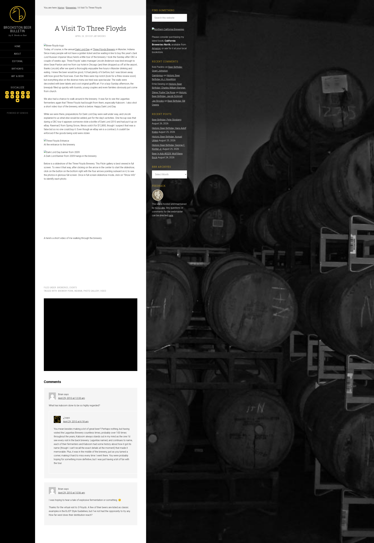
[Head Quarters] (157, 200)
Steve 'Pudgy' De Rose (163, 92)
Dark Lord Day (82, 49)
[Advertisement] (91, 334)
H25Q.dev (160, 207)
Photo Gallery (91, 291)
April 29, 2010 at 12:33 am (71, 398)
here (171, 215)
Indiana (78, 291)
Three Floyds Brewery (104, 49)
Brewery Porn (65, 291)
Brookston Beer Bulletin (17, 29)
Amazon (156, 48)
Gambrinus (157, 75)
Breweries (62, 287)
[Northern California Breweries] (168, 29)
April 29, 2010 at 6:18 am (76, 421)
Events (73, 287)
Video (103, 291)
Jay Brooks (158, 101)
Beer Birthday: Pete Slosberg (166, 119)
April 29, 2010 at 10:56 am (71, 492)
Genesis (24, 113)
